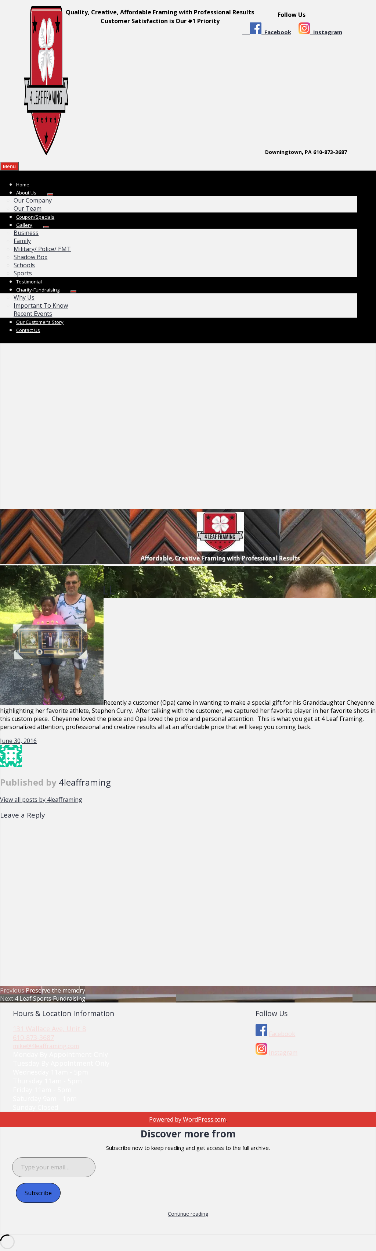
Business (26, 233)
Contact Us (28, 330)
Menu (9, 166)
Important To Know (41, 305)
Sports (23, 273)
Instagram (326, 32)
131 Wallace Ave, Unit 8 (49, 1028)
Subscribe (38, 1193)
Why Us (24, 297)
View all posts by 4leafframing (41, 800)
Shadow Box (30, 257)
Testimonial (29, 281)
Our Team (27, 208)
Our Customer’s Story (40, 322)
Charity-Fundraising (37, 289)
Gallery (24, 225)
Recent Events (33, 314)
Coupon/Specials (35, 217)
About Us (26, 192)
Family (22, 241)
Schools (24, 265)
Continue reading (188, 1213)
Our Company (33, 200)
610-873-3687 (33, 1037)
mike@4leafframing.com (46, 1046)
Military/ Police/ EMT (42, 249)
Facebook (276, 32)
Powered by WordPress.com (187, 1119)
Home (22, 184)
